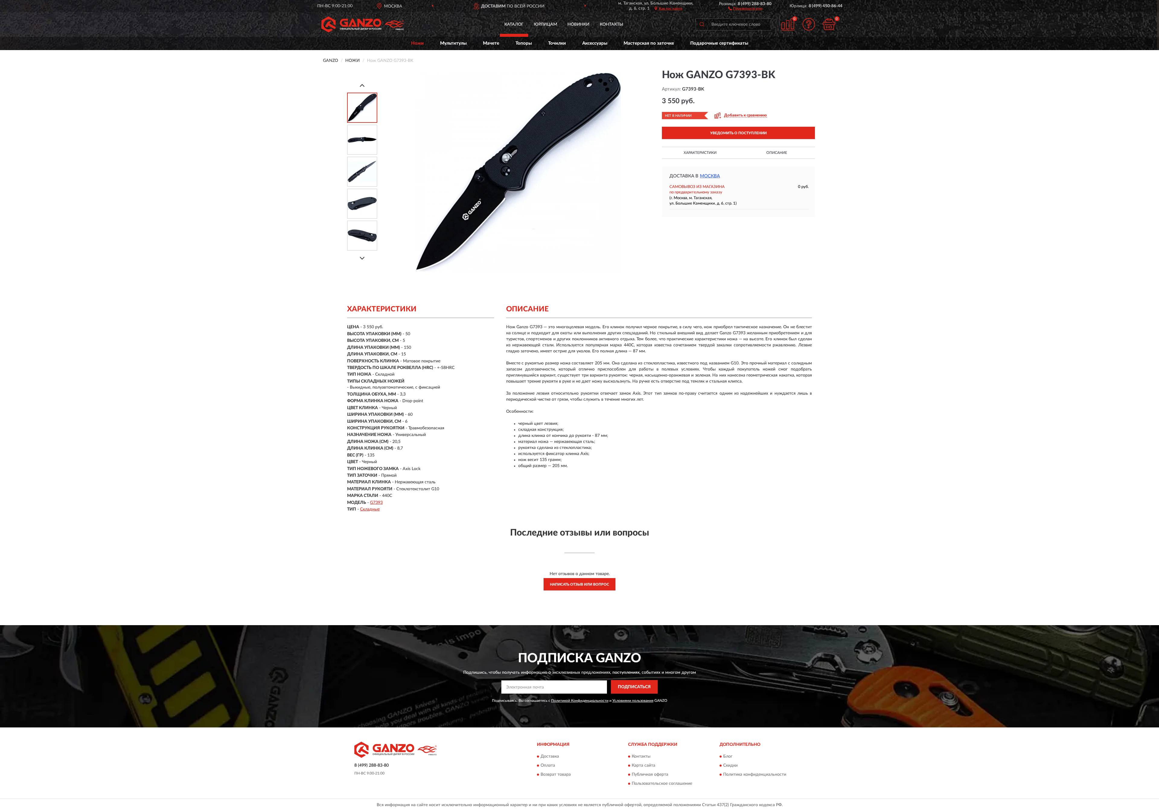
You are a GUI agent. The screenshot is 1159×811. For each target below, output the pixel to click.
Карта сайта (643, 765)
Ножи (417, 43)
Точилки (557, 43)
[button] (745, 8)
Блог (728, 756)
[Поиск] (702, 24)
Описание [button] (776, 152)
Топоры (524, 43)
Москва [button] (710, 176)
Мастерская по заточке (649, 43)
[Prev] (362, 85)
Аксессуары (594, 43)
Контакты (611, 24)
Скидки (730, 765)
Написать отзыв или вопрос (579, 584)
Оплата (548, 765)
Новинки (578, 24)
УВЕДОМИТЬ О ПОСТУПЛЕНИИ (738, 133)
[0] (829, 24)
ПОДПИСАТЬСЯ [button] (634, 687)
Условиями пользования (632, 700)
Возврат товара (556, 774)
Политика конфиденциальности (754, 774)
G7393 (376, 503)
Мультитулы (453, 43)
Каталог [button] (514, 24)
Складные (370, 509)
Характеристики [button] (700, 152)
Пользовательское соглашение (662, 783)
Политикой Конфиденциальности (579, 700)
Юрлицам (545, 24)
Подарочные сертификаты (719, 43)
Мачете (491, 43)
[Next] (362, 258)
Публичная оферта (650, 774)
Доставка (550, 756)
